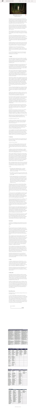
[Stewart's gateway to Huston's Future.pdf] (26, 15)
